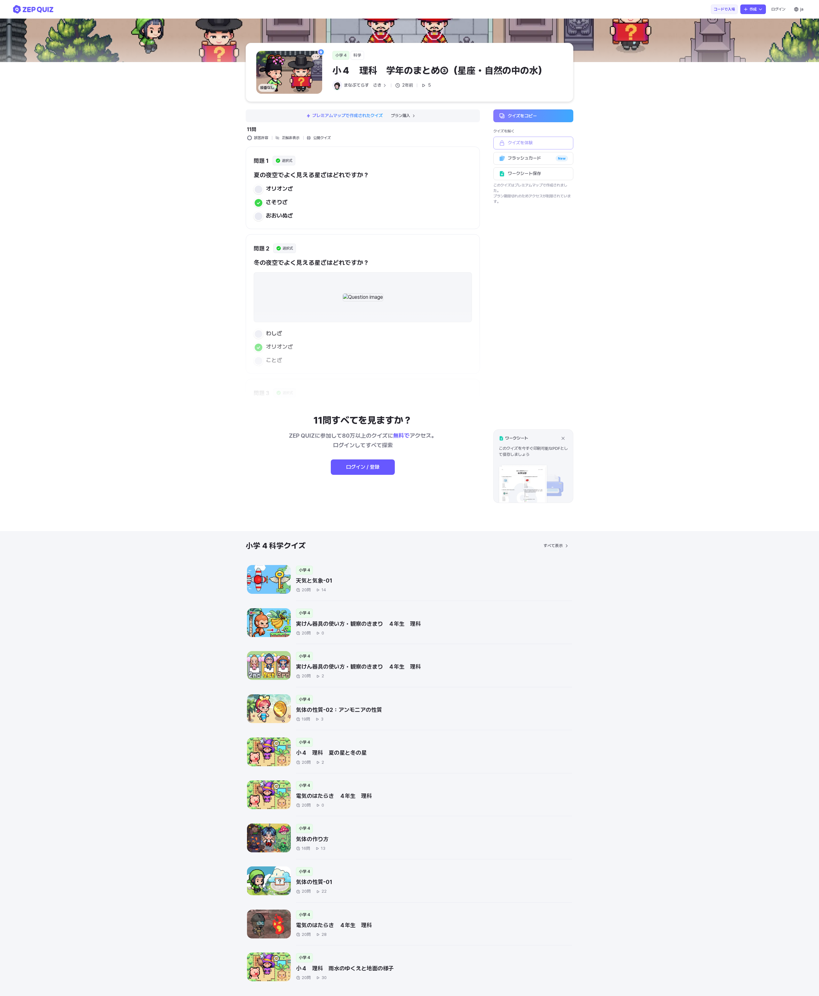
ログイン (778, 9)
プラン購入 (400, 115)
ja (801, 9)
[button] (533, 466)
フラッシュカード (537, 158)
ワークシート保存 (524, 173)
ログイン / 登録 (362, 467)
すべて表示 (553, 545)
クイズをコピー (522, 115)
